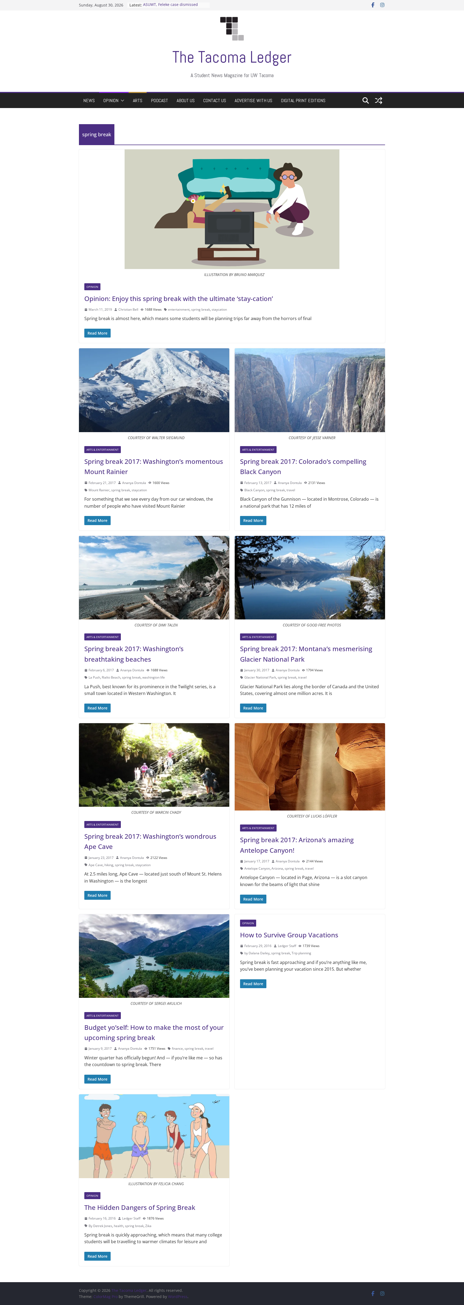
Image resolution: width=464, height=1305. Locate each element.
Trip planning (301, 953)
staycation (219, 309)
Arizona (277, 868)
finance (177, 1048)
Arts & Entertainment (102, 449)
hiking (108, 865)
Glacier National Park (260, 677)
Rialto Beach (111, 677)
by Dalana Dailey (257, 953)
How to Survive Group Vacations (289, 934)
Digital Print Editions (303, 100)
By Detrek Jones (100, 1226)
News (89, 100)
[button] (121, 100)
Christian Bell (128, 309)
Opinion (110, 100)
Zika (148, 1226)
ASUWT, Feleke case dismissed (170, 5)
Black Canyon (254, 490)
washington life (153, 677)
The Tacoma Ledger (232, 57)
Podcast (159, 100)
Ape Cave (96, 865)
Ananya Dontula (134, 483)
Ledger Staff (287, 946)
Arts (137, 100)
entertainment (179, 309)
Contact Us (214, 100)
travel (291, 490)
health (118, 1226)
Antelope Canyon (257, 868)
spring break (200, 309)
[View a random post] (378, 100)
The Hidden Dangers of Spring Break (139, 1207)
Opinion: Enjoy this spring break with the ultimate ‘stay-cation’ (178, 298)
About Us (186, 100)
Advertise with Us (253, 100)
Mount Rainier (99, 490)
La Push (94, 677)
